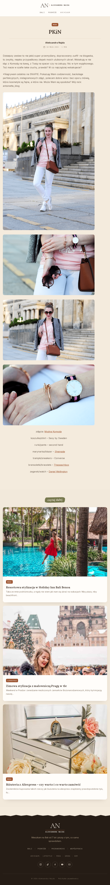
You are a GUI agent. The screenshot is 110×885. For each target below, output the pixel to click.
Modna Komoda (53, 431)
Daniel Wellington (58, 471)
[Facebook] (55, 864)
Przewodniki (58, 849)
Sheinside (60, 451)
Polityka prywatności (68, 879)
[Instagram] (40, 864)
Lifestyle (47, 856)
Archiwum (65, 12)
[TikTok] (48, 864)
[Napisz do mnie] (69, 864)
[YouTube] (62, 864)
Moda (58, 856)
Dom (75, 856)
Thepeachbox (61, 464)
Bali (42, 12)
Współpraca (76, 849)
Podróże (52, 12)
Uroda (67, 856)
